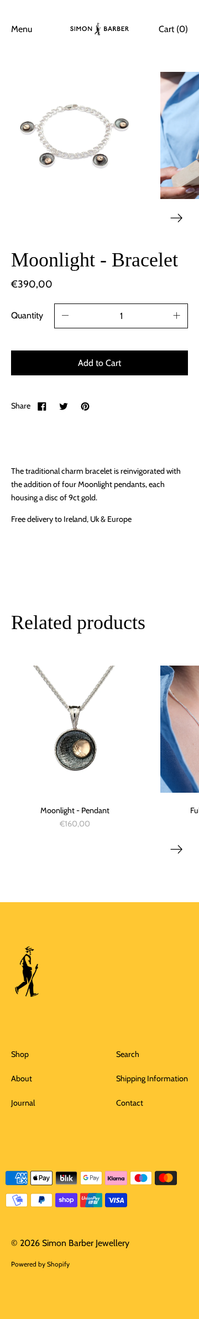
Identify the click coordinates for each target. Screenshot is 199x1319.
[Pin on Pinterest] (85, 405)
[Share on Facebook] (42, 405)
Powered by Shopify (40, 1264)
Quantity (27, 315)
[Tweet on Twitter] (64, 405)
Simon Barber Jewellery (85, 1243)
